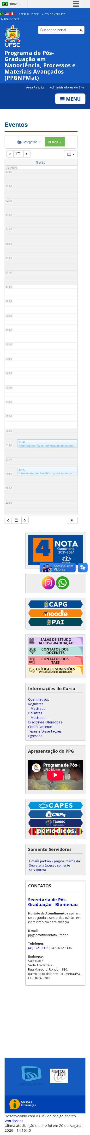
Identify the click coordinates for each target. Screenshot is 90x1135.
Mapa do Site (10, 19)
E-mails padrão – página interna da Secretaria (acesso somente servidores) (54, 865)
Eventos (16, 124)
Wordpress (14, 1120)
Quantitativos (38, 699)
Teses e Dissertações (45, 731)
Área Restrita (35, 87)
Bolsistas (35, 713)
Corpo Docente (40, 726)
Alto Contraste (53, 14)
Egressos (35, 735)
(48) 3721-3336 (38, 948)
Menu (73, 99)
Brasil (15, 4)
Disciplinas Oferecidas (45, 722)
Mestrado (38, 708)
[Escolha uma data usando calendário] (18, 154)
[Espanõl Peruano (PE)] (12, 14)
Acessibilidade (29, 14)
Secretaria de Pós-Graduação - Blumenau (53, 902)
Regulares (35, 704)
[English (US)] (7, 14)
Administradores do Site (67, 87)
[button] (72, 520)
